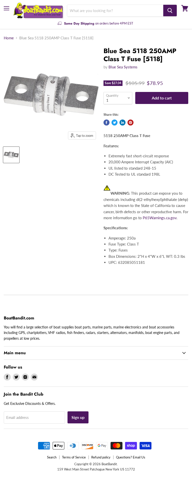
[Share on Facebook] (107, 122)
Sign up (78, 417)
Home (9, 38)
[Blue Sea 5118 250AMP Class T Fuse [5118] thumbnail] (11, 155)
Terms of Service (74, 457)
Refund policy (100, 457)
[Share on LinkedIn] (123, 122)
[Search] (170, 10)
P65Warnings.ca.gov (159, 217)
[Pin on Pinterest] (131, 122)
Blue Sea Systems (123, 67)
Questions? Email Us (130, 457)
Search (51, 457)
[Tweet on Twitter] (115, 122)
